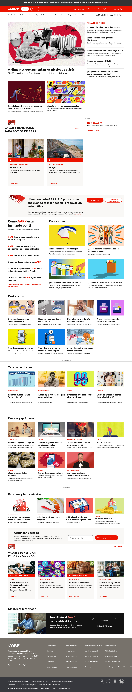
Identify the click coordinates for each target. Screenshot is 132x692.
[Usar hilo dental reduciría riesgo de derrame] (80, 307)
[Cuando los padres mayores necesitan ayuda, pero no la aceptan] (26, 92)
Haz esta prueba (104, 442)
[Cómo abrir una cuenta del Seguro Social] (51, 307)
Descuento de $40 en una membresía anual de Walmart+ (25, 171)
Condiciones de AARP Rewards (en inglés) (22, 685)
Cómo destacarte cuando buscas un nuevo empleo (49, 349)
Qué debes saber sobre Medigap (63, 249)
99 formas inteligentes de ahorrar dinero (80, 395)
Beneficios (81, 9)
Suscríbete (105, 621)
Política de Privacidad (104, 626)
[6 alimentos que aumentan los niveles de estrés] (46, 44)
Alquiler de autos (56, 164)
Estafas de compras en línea (50, 473)
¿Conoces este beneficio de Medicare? (105, 282)
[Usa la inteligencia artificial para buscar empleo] (51, 429)
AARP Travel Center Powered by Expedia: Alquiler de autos (19, 584)
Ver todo (78, 128)
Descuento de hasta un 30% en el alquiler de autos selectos (20, 591)
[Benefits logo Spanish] (12, 124)
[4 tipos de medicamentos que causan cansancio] (80, 337)
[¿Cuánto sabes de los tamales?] (21, 460)
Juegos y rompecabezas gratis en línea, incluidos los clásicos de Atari (51, 586)
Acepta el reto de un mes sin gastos (63, 106)
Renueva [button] (35, 9)
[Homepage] (14, 9)
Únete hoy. (78, 214)
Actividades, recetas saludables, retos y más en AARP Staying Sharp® (109, 586)
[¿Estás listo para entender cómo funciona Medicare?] (21, 505)
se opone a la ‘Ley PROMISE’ (23, 255)
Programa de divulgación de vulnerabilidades (23, 688)
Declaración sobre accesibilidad (62, 681)
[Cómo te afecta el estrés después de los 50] (110, 379)
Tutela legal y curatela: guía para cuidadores (51, 395)
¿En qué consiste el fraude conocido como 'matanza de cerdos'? (103, 72)
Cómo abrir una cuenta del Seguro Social (49, 320)
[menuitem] (10, 16)
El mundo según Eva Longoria (21, 442)
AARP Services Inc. (72, 662)
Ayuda (74, 9)
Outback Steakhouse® (79, 582)
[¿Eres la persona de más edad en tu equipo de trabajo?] (106, 235)
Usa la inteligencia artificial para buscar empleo (50, 443)
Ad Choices (45, 688)
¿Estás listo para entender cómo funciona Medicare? (19, 518)
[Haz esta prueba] (110, 429)
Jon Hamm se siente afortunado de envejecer (78, 474)
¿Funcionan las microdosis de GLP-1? (65, 282)
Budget (53, 167)
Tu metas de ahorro (103, 518)
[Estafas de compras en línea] (51, 460)
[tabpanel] (110, 15)
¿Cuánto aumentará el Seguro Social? (19, 395)
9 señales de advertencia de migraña (103, 27)
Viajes (12, 579)
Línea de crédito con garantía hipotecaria (100, 39)
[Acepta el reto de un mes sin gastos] (66, 92)
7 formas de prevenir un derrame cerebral (18, 320)
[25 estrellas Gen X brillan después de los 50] (80, 429)
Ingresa (116, 9)
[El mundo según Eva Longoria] (21, 429)
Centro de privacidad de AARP (18, 681)
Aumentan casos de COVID (99, 61)
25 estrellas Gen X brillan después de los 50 (78, 443)
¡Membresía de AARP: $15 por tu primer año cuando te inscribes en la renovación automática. (55, 202)
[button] (121, 15)
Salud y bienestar (105, 579)
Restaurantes (74, 579)
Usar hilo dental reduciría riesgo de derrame (78, 320)
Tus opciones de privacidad (61, 688)
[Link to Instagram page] (115, 681)
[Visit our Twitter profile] (108, 681)
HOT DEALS (93, 123)
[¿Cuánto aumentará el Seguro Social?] (21, 379)
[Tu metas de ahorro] (109, 506)
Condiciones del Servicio (40, 681)
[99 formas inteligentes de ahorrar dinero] (80, 379)
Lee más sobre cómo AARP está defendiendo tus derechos (24, 285)
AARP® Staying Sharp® (109, 582)
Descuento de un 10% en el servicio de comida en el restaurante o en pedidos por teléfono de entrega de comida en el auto (80, 586)
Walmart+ (15, 167)
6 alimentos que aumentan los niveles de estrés (41, 69)
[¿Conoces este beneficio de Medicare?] (106, 269)
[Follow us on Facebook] (102, 681)
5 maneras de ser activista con (24, 262)
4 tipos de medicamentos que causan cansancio (80, 349)
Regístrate (106, 9)
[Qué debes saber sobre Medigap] (67, 235)
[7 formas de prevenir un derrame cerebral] (21, 307)
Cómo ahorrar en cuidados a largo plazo (105, 50)
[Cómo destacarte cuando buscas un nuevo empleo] (51, 337)
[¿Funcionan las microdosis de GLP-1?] (67, 269)
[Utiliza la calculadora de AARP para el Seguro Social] (79, 505)
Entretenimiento (46, 579)
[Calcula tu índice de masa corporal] (50, 505)
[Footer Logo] (23, 645)
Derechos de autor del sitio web (49, 685)
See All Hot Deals (93, 130)
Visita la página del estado (106, 538)
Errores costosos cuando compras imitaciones (108, 320)
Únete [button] (25, 9)
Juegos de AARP (47, 582)
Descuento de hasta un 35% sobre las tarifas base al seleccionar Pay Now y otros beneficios (64, 171)
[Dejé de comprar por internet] (21, 337)
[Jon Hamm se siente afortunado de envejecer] (80, 460)
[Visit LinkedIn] (121, 681)
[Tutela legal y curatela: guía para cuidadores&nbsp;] (51, 379)
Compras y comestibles (19, 164)
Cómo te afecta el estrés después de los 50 (109, 395)
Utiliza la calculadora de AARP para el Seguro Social (78, 518)
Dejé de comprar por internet (21, 348)
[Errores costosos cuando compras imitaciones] (110, 307)
